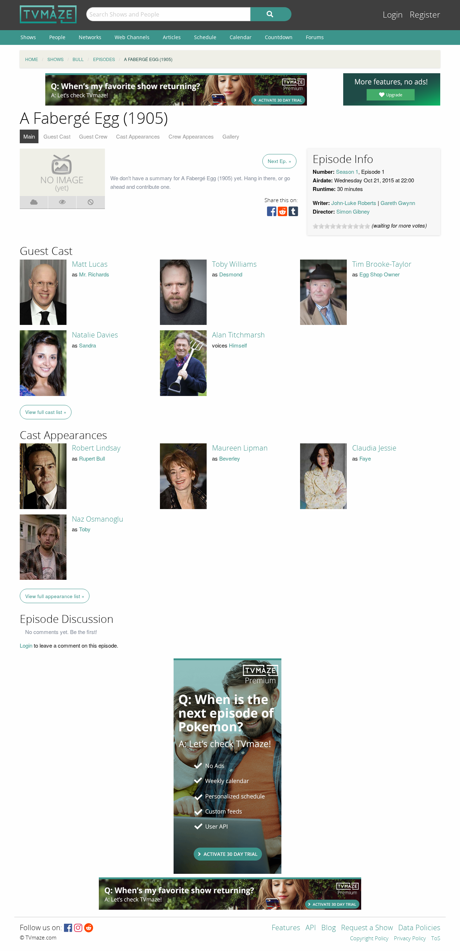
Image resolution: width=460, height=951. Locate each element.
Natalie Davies (95, 335)
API (310, 928)
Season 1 (347, 171)
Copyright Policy (369, 939)
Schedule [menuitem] (205, 37)
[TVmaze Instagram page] (78, 928)
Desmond (230, 274)
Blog (328, 928)
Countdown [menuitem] (279, 37)
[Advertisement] (176, 89)
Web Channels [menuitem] (132, 37)
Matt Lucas (89, 264)
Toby (85, 529)
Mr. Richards (94, 274)
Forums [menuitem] (315, 37)
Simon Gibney (353, 211)
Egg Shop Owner (379, 274)
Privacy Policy (410, 939)
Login (393, 15)
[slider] (341, 226)
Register (425, 15)
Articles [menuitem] (172, 37)
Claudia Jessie (374, 448)
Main (29, 136)
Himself (238, 345)
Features (286, 928)
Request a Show (367, 928)
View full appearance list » (54, 596)
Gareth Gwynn (398, 202)
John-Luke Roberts (353, 202)
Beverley (229, 458)
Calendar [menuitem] (241, 37)
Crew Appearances (191, 136)
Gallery (230, 136)
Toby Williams (234, 264)
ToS (435, 939)
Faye (365, 458)
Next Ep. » (279, 161)
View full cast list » (45, 412)
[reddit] (282, 213)
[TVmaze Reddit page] (88, 928)
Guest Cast (56, 136)
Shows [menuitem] (28, 37)
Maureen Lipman (240, 448)
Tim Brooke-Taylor (381, 264)
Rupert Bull (92, 458)
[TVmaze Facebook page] (68, 928)
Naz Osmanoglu (97, 519)
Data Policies (419, 928)
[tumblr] (293, 213)
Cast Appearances (138, 136)
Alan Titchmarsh (238, 335)
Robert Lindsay (96, 448)
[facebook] (271, 213)
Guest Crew (93, 136)
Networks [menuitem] (90, 37)
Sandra (87, 345)
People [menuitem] (57, 37)
